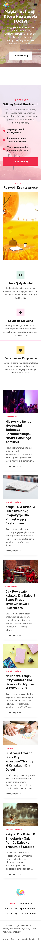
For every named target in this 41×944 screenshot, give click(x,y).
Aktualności (26, 903)
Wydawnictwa (11, 587)
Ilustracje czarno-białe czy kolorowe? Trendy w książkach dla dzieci (19, 761)
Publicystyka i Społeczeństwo (20, 908)
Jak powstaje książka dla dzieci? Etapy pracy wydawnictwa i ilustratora (20, 600)
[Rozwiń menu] (35, 4)
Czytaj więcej (13, 466)
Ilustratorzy (11, 417)
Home (12, 903)
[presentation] (20, 401)
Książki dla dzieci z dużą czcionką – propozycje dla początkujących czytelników (20, 515)
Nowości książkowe (14, 502)
